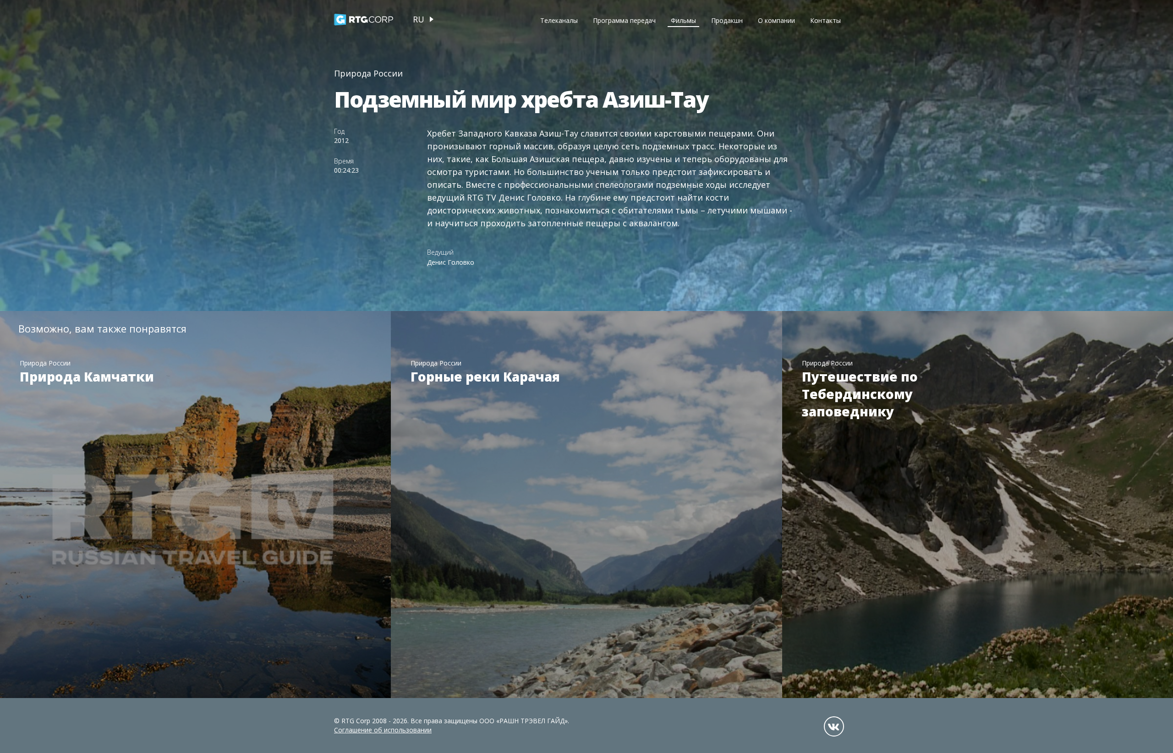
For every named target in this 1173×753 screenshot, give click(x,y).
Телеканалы (559, 20)
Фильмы (683, 20)
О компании (776, 20)
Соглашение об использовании (383, 730)
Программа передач (624, 20)
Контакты (825, 20)
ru (418, 19)
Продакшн (727, 20)
